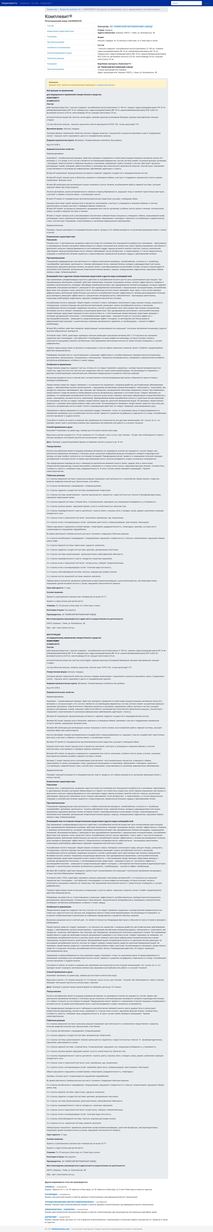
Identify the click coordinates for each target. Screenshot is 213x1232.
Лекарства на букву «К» (70, 9)
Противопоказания (55, 69)
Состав (50, 26)
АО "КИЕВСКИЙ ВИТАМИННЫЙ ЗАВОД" (131, 26)
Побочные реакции (55, 58)
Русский (35, 3)
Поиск (207, 3)
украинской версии (105, 85)
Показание (52, 36)
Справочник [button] (45, 3)
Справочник (52, 9)
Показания (52, 64)
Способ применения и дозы (59, 53)
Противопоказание (55, 42)
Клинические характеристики (60, 31)
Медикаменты (9, 3)
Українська (25, 3)
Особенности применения (58, 47)
